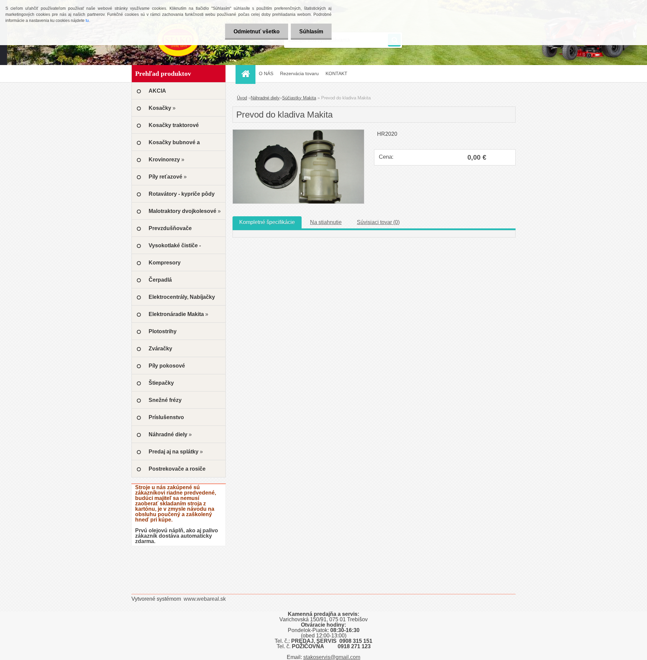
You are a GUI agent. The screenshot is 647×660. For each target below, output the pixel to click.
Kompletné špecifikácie (267, 222)
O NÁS (266, 73)
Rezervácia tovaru (299, 73)
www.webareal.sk (205, 599)
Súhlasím (311, 31)
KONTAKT (336, 73)
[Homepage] (247, 73)
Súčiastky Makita (299, 97)
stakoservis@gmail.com (331, 657)
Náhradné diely (265, 97)
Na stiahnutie (326, 222)
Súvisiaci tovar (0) (378, 222)
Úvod (242, 97)
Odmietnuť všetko (257, 31)
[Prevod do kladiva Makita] (298, 132)
